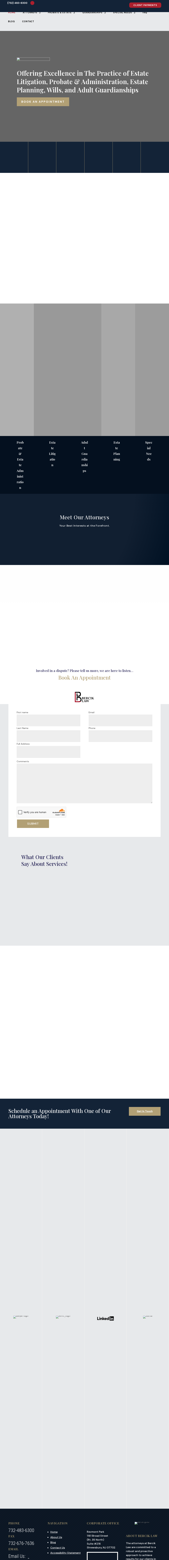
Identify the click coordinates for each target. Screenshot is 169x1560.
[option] (50, 1029)
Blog (11, 21)
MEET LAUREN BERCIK (126, 158)
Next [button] (21, 969)
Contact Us (57, 1547)
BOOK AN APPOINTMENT (43, 101)
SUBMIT (33, 824)
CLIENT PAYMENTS (145, 5)
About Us (56, 1537)
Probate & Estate (60, 12)
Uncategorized (30, 1027)
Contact (28, 21)
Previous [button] (148, 969)
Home (12, 12)
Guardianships (92, 12)
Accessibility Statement (65, 1553)
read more (29, 1075)
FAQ (145, 12)
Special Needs (122, 12)
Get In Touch (145, 1111)
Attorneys (30, 12)
